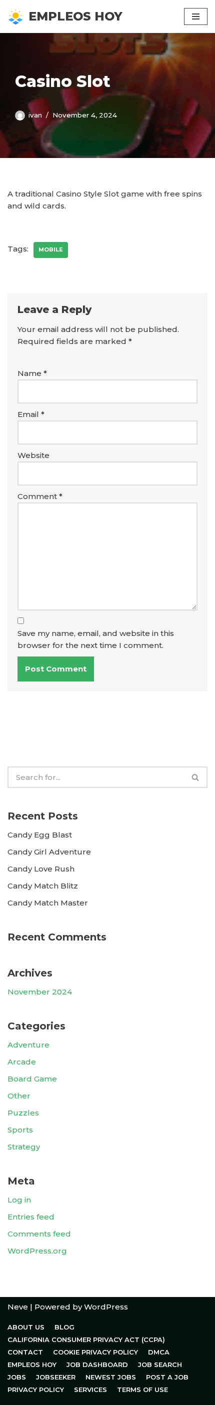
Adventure (29, 1045)
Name (32, 373)
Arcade (22, 1061)
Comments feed (39, 1233)
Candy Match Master (48, 903)
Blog (64, 1327)
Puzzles (23, 1113)
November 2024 (40, 991)
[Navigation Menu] (196, 16)
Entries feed (31, 1217)
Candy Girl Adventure (49, 851)
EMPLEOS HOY (32, 1364)
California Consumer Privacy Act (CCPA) (86, 1340)
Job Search (160, 1364)
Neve (18, 1307)
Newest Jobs (111, 1377)
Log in (19, 1199)
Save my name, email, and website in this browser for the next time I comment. (96, 639)
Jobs (17, 1377)
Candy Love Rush (41, 869)
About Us (26, 1327)
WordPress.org (37, 1251)
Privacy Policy (36, 1390)
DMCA (159, 1352)
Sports (20, 1129)
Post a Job (167, 1377)
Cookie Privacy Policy (95, 1352)
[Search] (196, 777)
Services (90, 1390)
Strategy (24, 1147)
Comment (40, 496)
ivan (35, 115)
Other (19, 1095)
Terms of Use (142, 1390)
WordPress (106, 1307)
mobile (50, 249)
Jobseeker (56, 1377)
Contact (25, 1352)
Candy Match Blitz (43, 885)
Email (31, 414)
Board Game (32, 1079)
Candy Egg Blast (40, 835)
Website (34, 455)
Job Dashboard (97, 1364)
